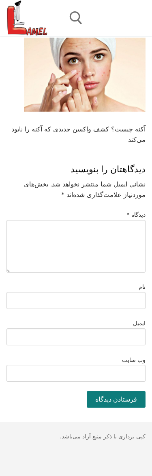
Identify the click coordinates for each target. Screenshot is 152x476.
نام (142, 286)
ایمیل (139, 323)
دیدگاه (136, 215)
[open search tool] (76, 18)
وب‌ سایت (134, 360)
